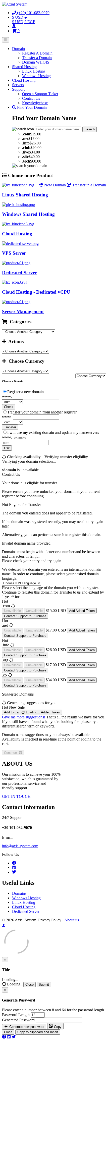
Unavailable (12, 611)
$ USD (17, 22)
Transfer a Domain (37, 58)
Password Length (16, 1015)
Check (8, 407)
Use (7, 448)
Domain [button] (18, 48)
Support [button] (18, 89)
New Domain (54, 185)
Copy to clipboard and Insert (37, 1032)
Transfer (10, 427)
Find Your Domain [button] (31, 107)
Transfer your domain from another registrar (42, 412)
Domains (19, 893)
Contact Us (31, 98)
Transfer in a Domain (88, 185)
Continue (11, 753)
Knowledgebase (35, 103)
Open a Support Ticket (40, 94)
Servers (18, 85)
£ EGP (29, 22)
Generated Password (18, 1020)
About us (71, 920)
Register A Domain (37, 53)
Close (29, 984)
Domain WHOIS (35, 62)
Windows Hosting (36, 76)
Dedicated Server (25, 911)
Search (89, 129)
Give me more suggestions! (23, 717)
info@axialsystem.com (20, 846)
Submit (44, 984)
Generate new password (26, 1027)
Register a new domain (25, 392)
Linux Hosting (33, 71)
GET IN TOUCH (16, 796)
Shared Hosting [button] (24, 67)
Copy (57, 1027)
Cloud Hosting (23, 80)
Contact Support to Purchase (25, 616)
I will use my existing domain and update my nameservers (53, 432)
